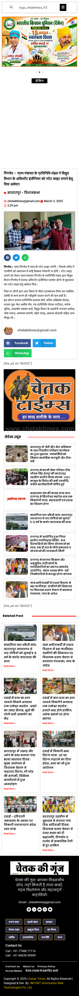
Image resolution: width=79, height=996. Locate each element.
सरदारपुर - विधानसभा (23, 193)
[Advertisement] (39, 125)
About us (28, 966)
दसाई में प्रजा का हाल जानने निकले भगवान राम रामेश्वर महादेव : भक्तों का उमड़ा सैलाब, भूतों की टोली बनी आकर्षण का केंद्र (20, 708)
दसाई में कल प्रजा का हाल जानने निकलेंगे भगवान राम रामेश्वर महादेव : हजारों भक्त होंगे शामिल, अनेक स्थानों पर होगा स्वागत (58, 708)
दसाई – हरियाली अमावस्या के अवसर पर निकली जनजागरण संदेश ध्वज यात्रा (20, 823)
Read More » (10, 666)
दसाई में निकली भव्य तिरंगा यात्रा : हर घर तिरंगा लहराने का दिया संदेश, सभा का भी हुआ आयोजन (56, 759)
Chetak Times (36, 978)
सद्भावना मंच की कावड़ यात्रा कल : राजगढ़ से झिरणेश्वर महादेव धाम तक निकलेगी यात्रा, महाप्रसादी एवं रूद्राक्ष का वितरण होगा (51, 498)
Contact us (12, 966)
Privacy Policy (46, 966)
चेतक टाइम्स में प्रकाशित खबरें (41, 971)
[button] (6, 43)
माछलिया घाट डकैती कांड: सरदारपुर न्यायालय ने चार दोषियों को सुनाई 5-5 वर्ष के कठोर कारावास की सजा (51, 518)
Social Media (13, 971)
